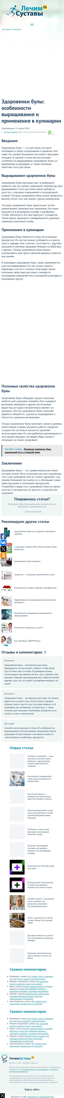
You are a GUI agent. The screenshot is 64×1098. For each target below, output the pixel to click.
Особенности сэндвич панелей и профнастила (35, 587)
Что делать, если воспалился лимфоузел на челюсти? (28, 1002)
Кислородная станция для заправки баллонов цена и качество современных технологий (29, 996)
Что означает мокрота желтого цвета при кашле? (29, 982)
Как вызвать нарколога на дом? (28, 627)
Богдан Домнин (10, 132)
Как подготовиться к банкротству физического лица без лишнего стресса (40, 796)
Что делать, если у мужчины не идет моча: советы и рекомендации (31, 977)
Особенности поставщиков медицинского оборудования (33, 614)
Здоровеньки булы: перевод (27, 561)
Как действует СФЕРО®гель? (27, 640)
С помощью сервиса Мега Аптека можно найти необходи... (35, 548)
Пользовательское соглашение (34, 1069)
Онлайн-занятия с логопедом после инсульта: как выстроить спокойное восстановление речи (41, 902)
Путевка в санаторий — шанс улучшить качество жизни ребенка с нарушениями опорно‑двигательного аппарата (41, 761)
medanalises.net (46, 1096)
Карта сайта (32, 1089)
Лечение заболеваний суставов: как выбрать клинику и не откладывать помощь (39, 849)
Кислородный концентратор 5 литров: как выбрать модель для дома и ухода (40, 885)
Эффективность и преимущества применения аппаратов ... (35, 601)
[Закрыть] (2, 1095)
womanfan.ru (33, 1096)
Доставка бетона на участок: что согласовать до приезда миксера (40, 938)
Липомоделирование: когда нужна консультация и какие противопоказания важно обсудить (40, 814)
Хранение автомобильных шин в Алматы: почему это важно (39, 955)
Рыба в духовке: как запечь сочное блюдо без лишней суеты (40, 920)
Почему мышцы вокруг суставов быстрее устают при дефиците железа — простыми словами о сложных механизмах (31, 989)
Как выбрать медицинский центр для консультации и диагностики (39, 779)
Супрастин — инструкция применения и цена (34, 574)
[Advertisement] (32, 64)
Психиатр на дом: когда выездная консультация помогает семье (38, 832)
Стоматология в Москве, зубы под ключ (41, 867)
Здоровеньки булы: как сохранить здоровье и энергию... (35, 532)
